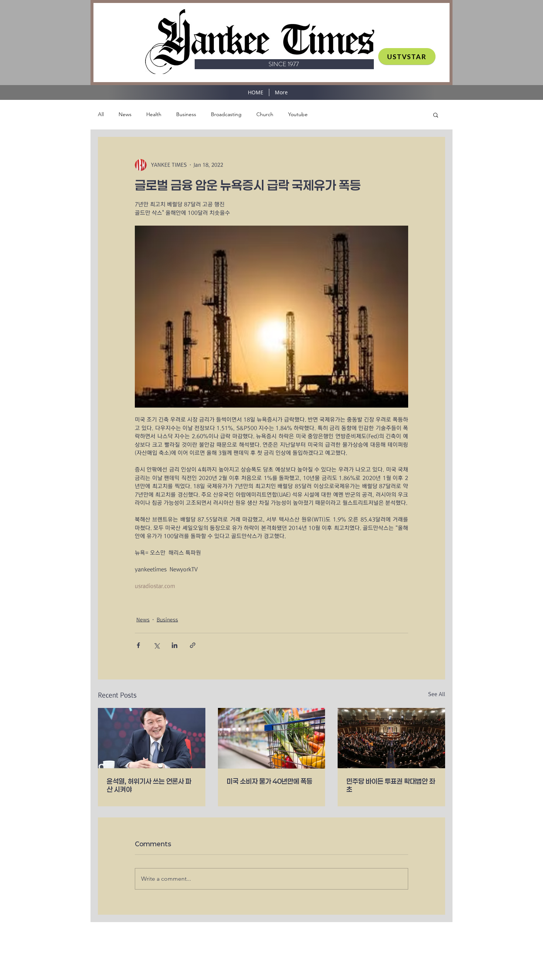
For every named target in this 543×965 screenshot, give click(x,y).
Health (153, 114)
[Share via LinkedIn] (174, 645)
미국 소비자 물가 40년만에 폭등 (270, 781)
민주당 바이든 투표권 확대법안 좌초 (390, 785)
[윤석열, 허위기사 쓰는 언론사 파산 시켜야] (151, 738)
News (125, 114)
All (101, 114)
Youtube (298, 114)
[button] (435, 115)
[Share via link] (192, 645)
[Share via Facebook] (138, 645)
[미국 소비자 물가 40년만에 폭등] (271, 738)
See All (436, 694)
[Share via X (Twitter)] (156, 645)
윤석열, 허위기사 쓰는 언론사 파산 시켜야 (149, 785)
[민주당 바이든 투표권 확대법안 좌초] (391, 738)
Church (264, 114)
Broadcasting (226, 114)
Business (186, 114)
